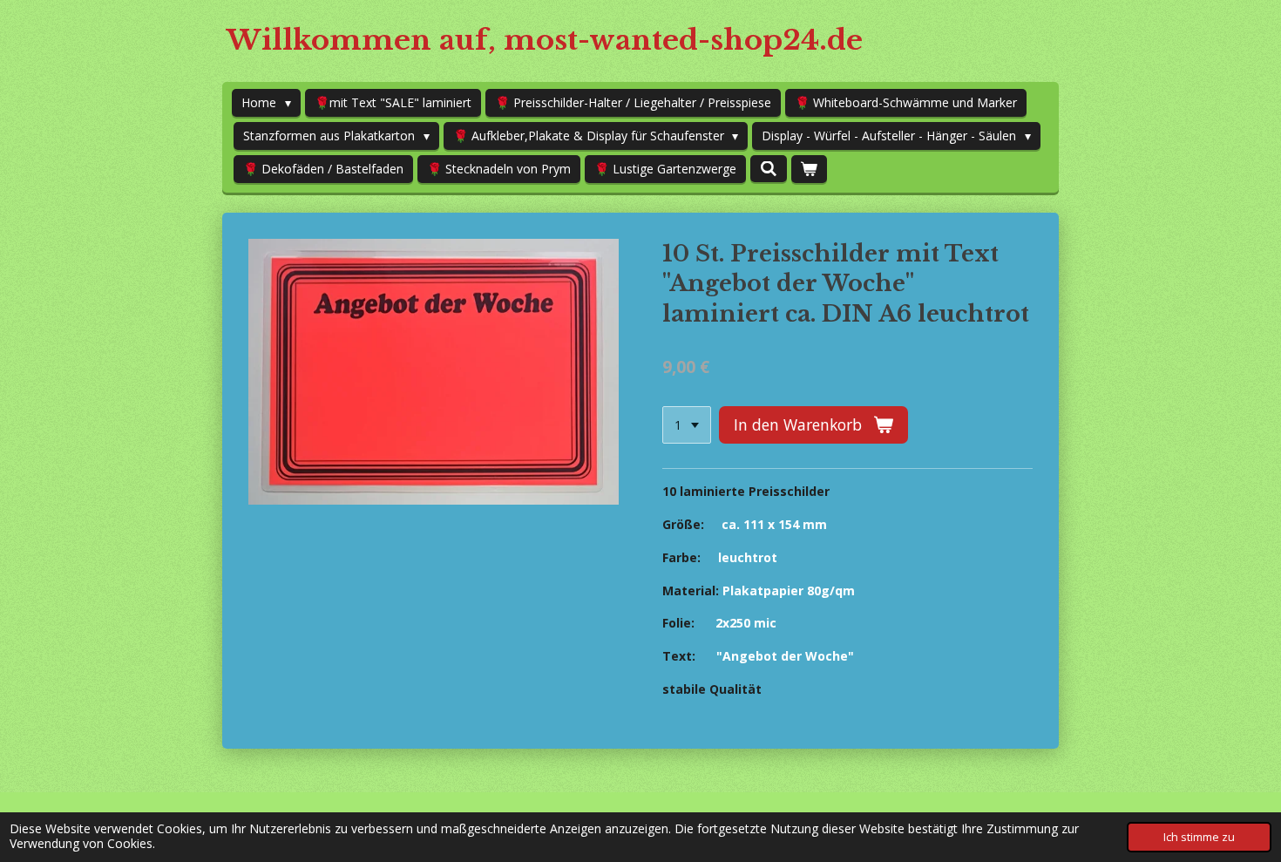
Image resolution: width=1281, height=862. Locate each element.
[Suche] (768, 168)
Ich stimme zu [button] (1199, 837)
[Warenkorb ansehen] (809, 169)
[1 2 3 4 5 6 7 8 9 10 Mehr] (686, 425)
